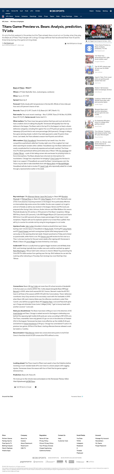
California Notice (44, 449)
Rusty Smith (49, 229)
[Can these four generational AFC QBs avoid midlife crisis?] (89, 59)
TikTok (79, 441)
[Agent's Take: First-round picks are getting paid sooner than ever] (89, 80)
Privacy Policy (43, 441)
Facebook (80, 446)
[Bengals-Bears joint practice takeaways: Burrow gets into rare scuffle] (89, 113)
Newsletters (99, 441)
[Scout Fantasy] (80, 462)
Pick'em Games (7, 438)
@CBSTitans (30, 381)
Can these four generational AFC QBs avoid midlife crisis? (102, 57)
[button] (81, 16)
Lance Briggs (30, 242)
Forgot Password (100, 446)
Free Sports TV (7, 443)
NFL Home (5, 21)
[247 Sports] (26, 461)
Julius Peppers (46, 199)
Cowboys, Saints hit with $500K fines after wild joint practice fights (103, 100)
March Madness (7, 448)
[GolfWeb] (90, 462)
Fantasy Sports (7, 441)
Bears (15, 88)
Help (59, 438)
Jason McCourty (46, 197)
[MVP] (71, 461)
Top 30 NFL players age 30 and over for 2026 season (102, 68)
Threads (79, 451)
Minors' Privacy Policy (46, 443)
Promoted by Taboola (76, 396)
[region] (98, 32)
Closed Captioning (45, 446)
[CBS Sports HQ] (53, 458)
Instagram (80, 443)
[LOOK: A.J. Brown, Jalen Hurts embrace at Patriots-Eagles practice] (89, 145)
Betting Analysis (7, 446)
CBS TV (23, 448)
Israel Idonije (17, 313)
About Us (24, 438)
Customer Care (63, 441)
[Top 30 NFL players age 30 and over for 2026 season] (89, 70)
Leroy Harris (67, 229)
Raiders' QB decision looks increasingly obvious (103, 89)
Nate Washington (19, 251)
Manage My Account (102, 438)
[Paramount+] (50, 461)
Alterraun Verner (33, 197)
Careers (23, 441)
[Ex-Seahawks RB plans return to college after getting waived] (89, 124)
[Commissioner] (62, 461)
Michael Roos (26, 199)
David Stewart (23, 231)
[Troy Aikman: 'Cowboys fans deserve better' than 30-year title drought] (89, 135)
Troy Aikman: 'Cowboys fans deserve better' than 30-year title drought (103, 133)
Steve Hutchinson (30, 324)
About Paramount (26, 443)
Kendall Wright (64, 164)
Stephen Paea (47, 302)
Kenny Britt (51, 164)
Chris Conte (54, 159)
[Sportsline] (38, 461)
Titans (22, 88)
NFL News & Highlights (17, 21)
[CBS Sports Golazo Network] (71, 458)
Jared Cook (44, 166)
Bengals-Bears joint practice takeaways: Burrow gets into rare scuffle (101, 111)
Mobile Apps (6, 451)
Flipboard (80, 453)
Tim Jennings (63, 151)
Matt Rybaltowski (9, 43)
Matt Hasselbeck (30, 141)
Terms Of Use (43, 438)
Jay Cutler (34, 286)
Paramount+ (25, 446)
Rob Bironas (30, 333)
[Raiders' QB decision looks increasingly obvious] (89, 91)
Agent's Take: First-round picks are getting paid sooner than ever (103, 78)
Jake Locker (29, 226)
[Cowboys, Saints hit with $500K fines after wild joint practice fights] (89, 102)
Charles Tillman (18, 153)
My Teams (98, 443)
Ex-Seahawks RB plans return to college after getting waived (102, 122)
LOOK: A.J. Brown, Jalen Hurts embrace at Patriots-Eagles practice (103, 143)
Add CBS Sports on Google (74, 43)
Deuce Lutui (45, 237)
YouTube (79, 438)
